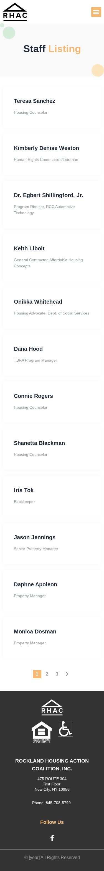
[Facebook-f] (52, 838)
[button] (96, 12)
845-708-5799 (58, 802)
